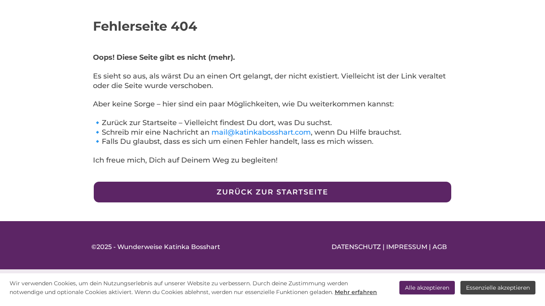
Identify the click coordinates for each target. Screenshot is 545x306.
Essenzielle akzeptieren (498, 287)
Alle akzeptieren (427, 287)
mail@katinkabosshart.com (261, 132)
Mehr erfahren (356, 292)
